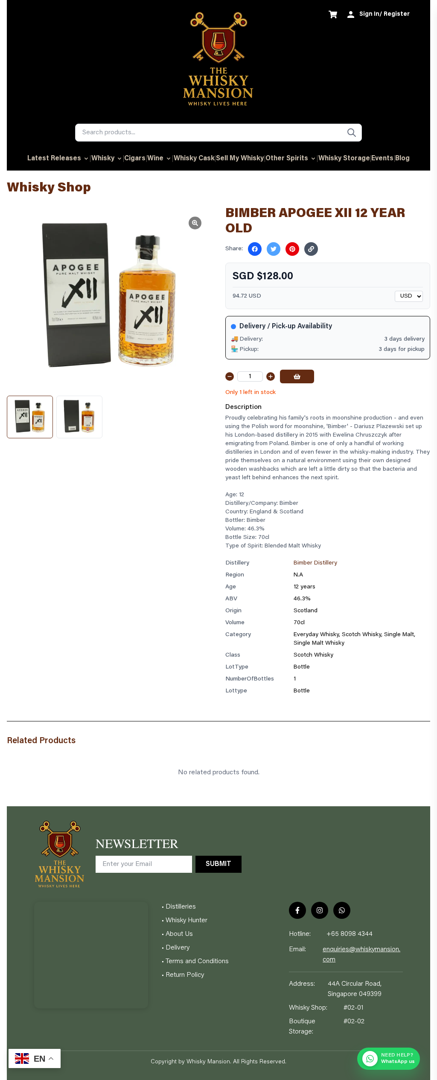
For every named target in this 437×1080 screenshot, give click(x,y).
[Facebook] (297, 910)
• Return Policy (183, 975)
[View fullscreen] (195, 223)
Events (382, 158)
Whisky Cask (194, 158)
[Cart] (333, 14)
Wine (155, 158)
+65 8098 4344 (349, 934)
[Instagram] (319, 910)
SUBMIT (218, 864)
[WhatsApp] (341, 910)
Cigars (135, 158)
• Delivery (175, 947)
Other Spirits (286, 158)
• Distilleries (179, 906)
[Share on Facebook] (255, 249)
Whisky (102, 158)
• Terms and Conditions (195, 961)
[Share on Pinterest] (292, 249)
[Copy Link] (311, 249)
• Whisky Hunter (184, 920)
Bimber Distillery (315, 563)
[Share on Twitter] (273, 249)
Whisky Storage (344, 158)
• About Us (177, 934)
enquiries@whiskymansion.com (361, 954)
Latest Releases (54, 158)
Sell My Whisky (240, 158)
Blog (402, 158)
